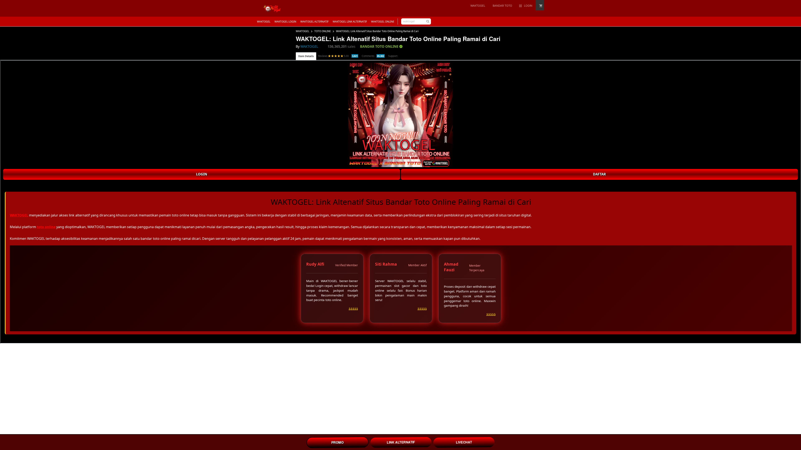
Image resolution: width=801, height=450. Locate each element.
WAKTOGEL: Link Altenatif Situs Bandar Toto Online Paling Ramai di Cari (377, 31)
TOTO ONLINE (322, 31)
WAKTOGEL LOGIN (285, 21)
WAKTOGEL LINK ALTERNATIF (350, 21)
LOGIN (201, 174)
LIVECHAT (464, 442)
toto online (46, 227)
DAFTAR (599, 174)
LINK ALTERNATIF (401, 442)
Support (392, 56)
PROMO (337, 442)
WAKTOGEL (263, 21)
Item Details (306, 56)
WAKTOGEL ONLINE (382, 21)
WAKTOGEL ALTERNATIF (314, 21)
